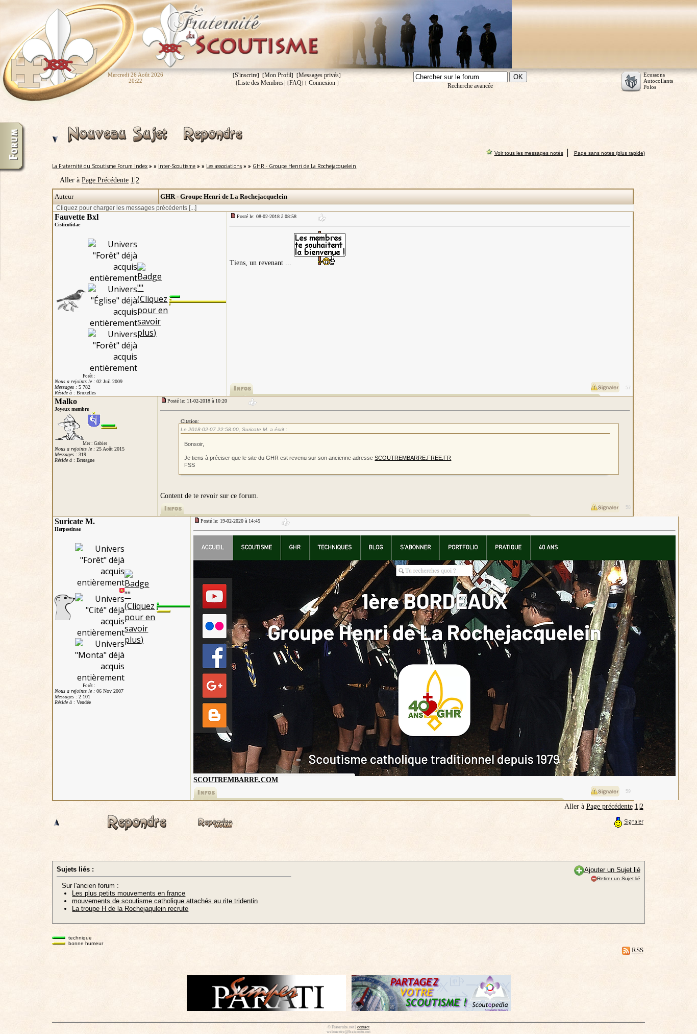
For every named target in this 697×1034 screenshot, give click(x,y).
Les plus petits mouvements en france (128, 893)
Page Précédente (105, 180)
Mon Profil (277, 75)
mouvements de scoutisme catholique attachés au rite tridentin (165, 901)
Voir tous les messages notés (528, 153)
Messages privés (318, 75)
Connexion (322, 82)
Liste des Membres (261, 82)
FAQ (295, 82)
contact (363, 1027)
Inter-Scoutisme (176, 166)
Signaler (633, 821)
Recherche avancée (470, 85)
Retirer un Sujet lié (618, 878)
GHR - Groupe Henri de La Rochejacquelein (304, 166)
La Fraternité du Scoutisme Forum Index (99, 166)
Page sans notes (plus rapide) (609, 153)
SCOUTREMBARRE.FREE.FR (413, 458)
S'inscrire (246, 75)
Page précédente (609, 806)
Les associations (224, 166)
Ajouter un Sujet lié (612, 870)
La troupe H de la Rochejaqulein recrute (130, 908)
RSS (637, 950)
